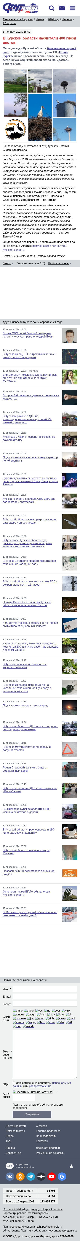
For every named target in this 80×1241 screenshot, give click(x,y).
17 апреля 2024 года (49, 322)
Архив (40, 19)
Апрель (67, 19)
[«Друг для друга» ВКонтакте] (10, 1176)
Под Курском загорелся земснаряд (25, 705)
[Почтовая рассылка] (62, 8)
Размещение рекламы (50, 1152)
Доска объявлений (48, 1147)
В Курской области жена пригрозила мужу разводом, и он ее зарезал (30, 521)
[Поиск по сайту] (51, 8)
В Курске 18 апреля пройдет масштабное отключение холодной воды (29, 562)
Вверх (7, 263)
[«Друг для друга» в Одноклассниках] (20, 1176)
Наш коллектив (46, 1135)
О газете (41, 1125)
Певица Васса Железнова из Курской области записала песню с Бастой (27, 603)
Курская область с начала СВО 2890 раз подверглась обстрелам (29, 500)
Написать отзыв (58, 263)
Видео (10, 1135)
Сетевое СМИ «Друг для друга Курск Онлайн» (33, 1209)
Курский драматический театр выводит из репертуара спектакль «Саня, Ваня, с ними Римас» (30, 481)
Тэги (8, 1140)
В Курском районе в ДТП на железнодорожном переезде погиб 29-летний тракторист (27, 419)
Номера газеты (15, 1130)
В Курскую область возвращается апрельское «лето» (25, 665)
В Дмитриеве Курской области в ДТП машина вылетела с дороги (26, 810)
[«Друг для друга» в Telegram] (30, 1176)
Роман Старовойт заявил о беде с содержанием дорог (24, 769)
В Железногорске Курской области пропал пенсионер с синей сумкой (30, 914)
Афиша (10, 1147)
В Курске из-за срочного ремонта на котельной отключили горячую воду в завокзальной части (27, 688)
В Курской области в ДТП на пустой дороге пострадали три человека (30, 728)
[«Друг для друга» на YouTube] (51, 1176)
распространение (40, 1086)
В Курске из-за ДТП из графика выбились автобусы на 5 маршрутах (29, 355)
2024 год (53, 19)
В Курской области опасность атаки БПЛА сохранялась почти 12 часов (30, 583)
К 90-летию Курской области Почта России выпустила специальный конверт (30, 624)
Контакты (42, 1140)
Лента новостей (16, 1125)
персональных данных (62, 1230)
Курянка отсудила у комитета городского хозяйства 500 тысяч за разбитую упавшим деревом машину (30, 646)
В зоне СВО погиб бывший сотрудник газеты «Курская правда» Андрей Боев (28, 335)
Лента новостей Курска (18, 19)
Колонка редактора (48, 1130)
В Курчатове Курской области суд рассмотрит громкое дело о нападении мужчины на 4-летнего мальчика (27, 543)
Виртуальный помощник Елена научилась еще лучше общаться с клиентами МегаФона (30, 378)
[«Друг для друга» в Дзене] (41, 1176)
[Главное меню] (72, 8)
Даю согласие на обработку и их (42, 1084)
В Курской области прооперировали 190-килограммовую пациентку (29, 831)
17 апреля (9, 23)
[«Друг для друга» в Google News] (62, 1176)
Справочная (13, 1152)
